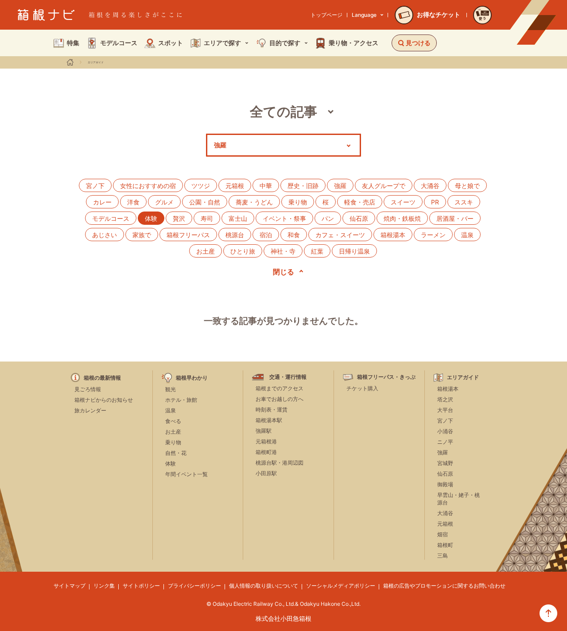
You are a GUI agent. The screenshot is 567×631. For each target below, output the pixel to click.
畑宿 (442, 534)
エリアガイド (96, 62)
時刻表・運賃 (271, 409)
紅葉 (317, 251)
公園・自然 (204, 202)
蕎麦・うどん (254, 202)
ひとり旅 (242, 251)
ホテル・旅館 (181, 399)
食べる (173, 421)
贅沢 (179, 218)
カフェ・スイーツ (340, 235)
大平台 (445, 410)
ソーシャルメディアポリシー (340, 585)
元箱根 (234, 185)
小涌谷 (445, 431)
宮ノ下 (95, 185)
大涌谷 (430, 185)
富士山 (238, 218)
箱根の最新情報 (102, 378)
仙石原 (359, 218)
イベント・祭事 (284, 218)
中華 (266, 185)
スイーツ (403, 202)
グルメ (164, 202)
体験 (170, 463)
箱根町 (445, 545)
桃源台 (234, 235)
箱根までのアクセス (279, 388)
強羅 (340, 185)
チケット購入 (362, 388)
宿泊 (266, 235)
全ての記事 (283, 111)
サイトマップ (69, 585)
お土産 (205, 251)
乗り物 (297, 202)
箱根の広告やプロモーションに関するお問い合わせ (444, 585)
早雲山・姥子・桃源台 (458, 499)
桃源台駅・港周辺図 (279, 462)
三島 (442, 555)
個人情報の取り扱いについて (263, 585)
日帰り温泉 (354, 251)
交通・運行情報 (288, 377)
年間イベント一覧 (186, 474)
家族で (141, 235)
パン (328, 218)
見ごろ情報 (87, 389)
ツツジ (200, 185)
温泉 (467, 235)
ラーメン (433, 235)
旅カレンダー (90, 410)
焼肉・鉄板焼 (402, 218)
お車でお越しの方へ (279, 399)
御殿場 (445, 484)
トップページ (326, 15)
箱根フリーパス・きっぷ (386, 377)
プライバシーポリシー (194, 585)
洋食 (133, 202)
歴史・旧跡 (302, 185)
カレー (102, 202)
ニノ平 (445, 442)
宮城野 (445, 463)
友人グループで (383, 185)
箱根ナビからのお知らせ (103, 399)
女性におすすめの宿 (148, 185)
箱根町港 (266, 452)
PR (435, 202)
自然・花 (175, 453)
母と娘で (467, 185)
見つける (418, 42)
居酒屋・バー (455, 218)
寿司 (207, 218)
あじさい (104, 235)
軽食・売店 (359, 202)
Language (364, 15)
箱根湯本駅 (269, 420)
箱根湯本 (393, 235)
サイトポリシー (141, 585)
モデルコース (110, 218)
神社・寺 (283, 251)
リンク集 (104, 585)
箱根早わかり (192, 378)
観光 (170, 389)
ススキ (463, 202)
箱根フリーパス (188, 235)
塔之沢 (445, 399)
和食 (293, 235)
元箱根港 (266, 441)
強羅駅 (264, 430)
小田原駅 (266, 473)
